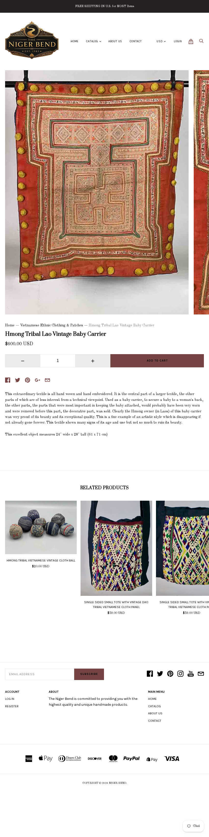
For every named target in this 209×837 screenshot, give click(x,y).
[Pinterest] (170, 674)
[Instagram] (180, 674)
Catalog (92, 41)
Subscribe (89, 674)
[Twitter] (160, 674)
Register (12, 706)
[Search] (201, 42)
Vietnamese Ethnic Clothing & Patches (51, 325)
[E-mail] (201, 674)
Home (75, 41)
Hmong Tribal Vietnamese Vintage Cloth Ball (41, 560)
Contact (136, 41)
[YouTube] (191, 674)
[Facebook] (150, 674)
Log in (9, 699)
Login (178, 41)
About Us (115, 41)
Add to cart (157, 360)
